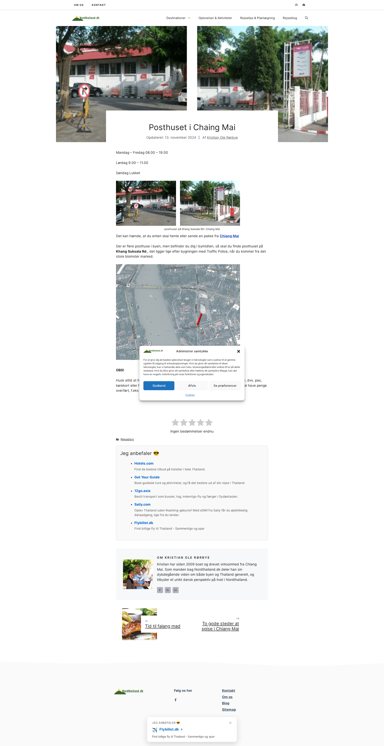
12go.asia (142, 491)
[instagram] (296, 5)
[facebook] (304, 5)
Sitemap (229, 710)
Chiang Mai (229, 236)
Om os (227, 697)
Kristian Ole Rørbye (222, 138)
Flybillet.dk (143, 523)
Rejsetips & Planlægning (257, 18)
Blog (225, 703)
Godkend (159, 386)
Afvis (192, 386)
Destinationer (176, 18)
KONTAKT (99, 4)
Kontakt (228, 691)
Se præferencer (225, 386)
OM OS (79, 4)
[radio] (175, 423)
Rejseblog (290, 18)
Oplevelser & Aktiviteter (215, 18)
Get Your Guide (147, 477)
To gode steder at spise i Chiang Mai (220, 626)
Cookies (190, 395)
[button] (239, 351)
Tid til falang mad (162, 626)
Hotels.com (144, 463)
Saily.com (142, 504)
